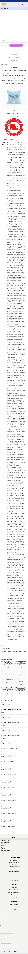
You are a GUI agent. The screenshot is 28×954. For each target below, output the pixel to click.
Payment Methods (14, 906)
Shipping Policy (14, 894)
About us (14, 911)
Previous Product (7, 11)
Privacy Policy (14, 887)
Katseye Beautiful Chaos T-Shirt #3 (20, 680)
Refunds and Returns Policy (14, 889)
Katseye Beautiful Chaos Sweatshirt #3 (7, 664)
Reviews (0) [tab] (14, 60)
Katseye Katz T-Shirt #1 (7, 672)
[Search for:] (25, 4)
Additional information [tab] (14, 57)
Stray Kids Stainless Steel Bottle (20, 664)
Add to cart (16, 45)
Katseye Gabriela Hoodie (7, 679)
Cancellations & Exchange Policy (14, 892)
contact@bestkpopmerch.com (14, 866)
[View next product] (26, 11)
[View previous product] (2, 11)
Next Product (22, 11)
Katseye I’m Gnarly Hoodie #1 (7, 690)
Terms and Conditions (14, 904)
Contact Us (14, 909)
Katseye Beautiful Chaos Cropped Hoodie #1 (20, 690)
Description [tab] (14, 54)
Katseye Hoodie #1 (21, 672)
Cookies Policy (14, 897)
